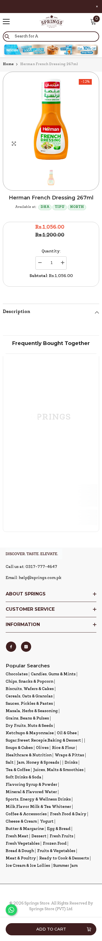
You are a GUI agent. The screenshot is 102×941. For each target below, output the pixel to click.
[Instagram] (26, 646)
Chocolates (17, 674)
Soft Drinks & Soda (23, 777)
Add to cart (51, 929)
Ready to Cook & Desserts (64, 858)
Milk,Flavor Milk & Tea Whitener (38, 807)
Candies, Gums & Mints (53, 674)
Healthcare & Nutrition (29, 755)
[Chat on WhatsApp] (11, 910)
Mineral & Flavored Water (31, 792)
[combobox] (51, 36)
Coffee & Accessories (26, 814)
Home (8, 64)
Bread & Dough (20, 851)
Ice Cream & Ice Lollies (28, 866)
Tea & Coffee (18, 770)
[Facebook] (11, 646)
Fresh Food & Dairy (68, 814)
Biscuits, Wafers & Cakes (30, 689)
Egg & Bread (59, 829)
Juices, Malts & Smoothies (58, 770)
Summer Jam (65, 866)
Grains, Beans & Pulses (27, 718)
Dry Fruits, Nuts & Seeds (29, 726)
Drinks (71, 763)
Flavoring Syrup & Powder (31, 785)
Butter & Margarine (25, 829)
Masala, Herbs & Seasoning (32, 711)
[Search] (51, 36)
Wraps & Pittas (69, 755)
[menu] (6, 21)
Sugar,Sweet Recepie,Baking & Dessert (43, 740)
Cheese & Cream (21, 821)
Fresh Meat (17, 836)
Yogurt (47, 821)
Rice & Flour (63, 748)
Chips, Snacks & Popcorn (29, 682)
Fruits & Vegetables (56, 851)
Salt (10, 763)
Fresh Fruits (61, 836)
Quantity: (51, 251)
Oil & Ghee (67, 733)
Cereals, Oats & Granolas (29, 696)
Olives (42, 748)
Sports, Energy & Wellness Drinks (38, 799)
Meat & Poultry (21, 858)
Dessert (38, 836)
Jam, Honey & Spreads (38, 763)
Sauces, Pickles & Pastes (29, 704)
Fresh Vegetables (23, 844)
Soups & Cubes (19, 748)
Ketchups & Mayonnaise (30, 733)
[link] (51, 495)
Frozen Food (55, 844)
